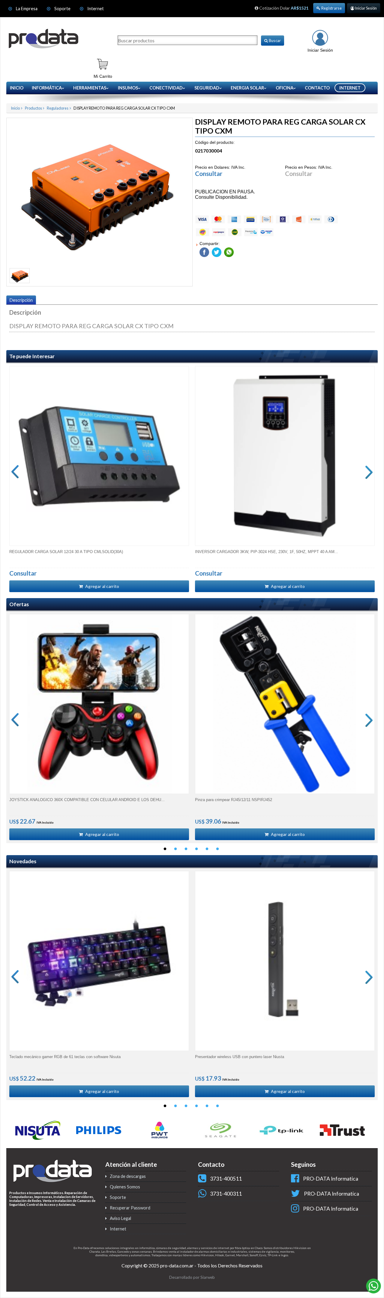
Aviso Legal (120, 1218)
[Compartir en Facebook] (204, 251)
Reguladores (57, 108)
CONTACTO (317, 87)
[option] (99, 479)
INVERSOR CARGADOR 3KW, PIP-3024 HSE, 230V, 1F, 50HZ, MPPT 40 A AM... (266, 551)
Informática (47, 87)
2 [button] (175, 849)
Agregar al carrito (101, 586)
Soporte (62, 8)
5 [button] (207, 849)
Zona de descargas (128, 1176)
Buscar (274, 40)
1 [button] (165, 849)
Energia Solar (247, 87)
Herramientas (89, 87)
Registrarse (331, 8)
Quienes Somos (125, 1186)
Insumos (128, 87)
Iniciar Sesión (365, 8)
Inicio (16, 87)
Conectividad (166, 87)
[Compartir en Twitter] (215, 251)
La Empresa (27, 8)
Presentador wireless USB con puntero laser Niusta (239, 1056)
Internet (95, 8)
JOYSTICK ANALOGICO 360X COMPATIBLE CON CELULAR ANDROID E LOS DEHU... (87, 799)
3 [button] (186, 849)
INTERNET (350, 87)
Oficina (284, 87)
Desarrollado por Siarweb (192, 1277)
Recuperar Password (130, 1207)
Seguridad (206, 87)
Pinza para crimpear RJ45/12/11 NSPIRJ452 (233, 799)
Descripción (21, 300)
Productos (33, 108)
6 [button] (217, 849)
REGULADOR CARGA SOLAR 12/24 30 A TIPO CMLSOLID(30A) (66, 551)
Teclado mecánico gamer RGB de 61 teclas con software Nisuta (65, 1056)
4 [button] (197, 849)
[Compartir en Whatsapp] (228, 251)
